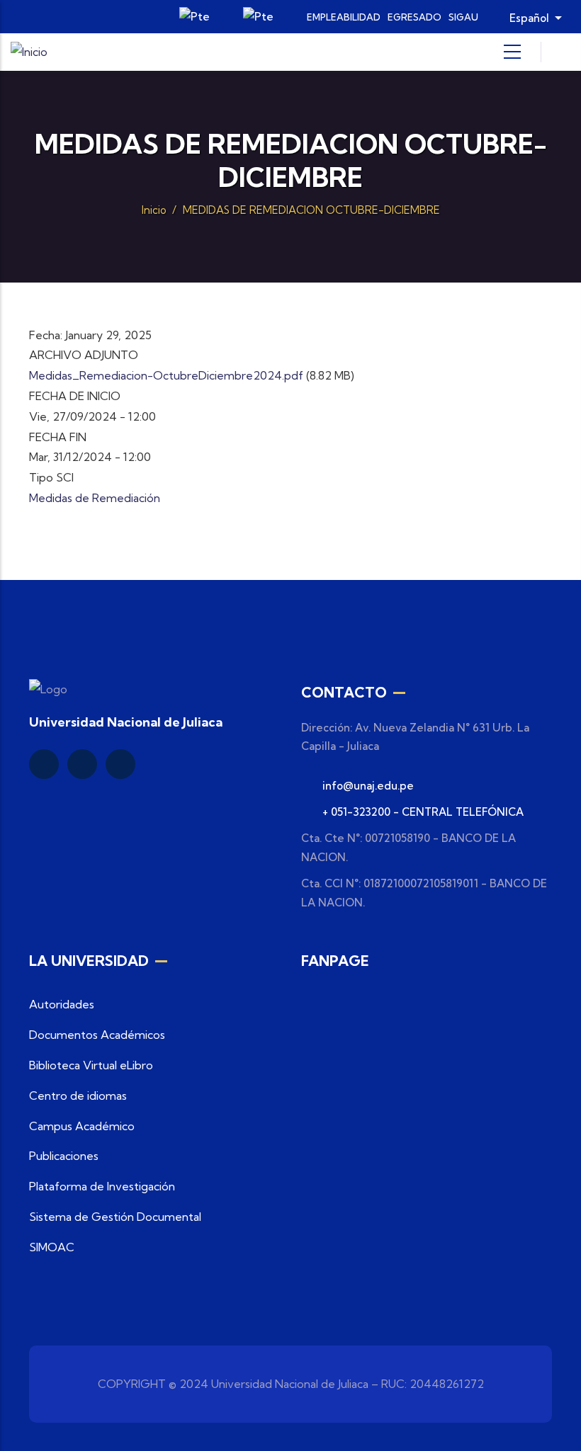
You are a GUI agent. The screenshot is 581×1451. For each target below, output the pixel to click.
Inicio (154, 210)
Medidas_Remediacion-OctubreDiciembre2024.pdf (166, 375)
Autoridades (61, 1004)
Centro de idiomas (78, 1095)
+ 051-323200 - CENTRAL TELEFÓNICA (423, 812)
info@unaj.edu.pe (368, 785)
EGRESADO (414, 17)
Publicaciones (63, 1156)
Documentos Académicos (97, 1035)
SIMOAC (51, 1247)
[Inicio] (29, 52)
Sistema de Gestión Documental (115, 1217)
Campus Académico (82, 1126)
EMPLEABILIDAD (343, 17)
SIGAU (463, 17)
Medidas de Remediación (94, 498)
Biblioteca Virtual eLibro (91, 1065)
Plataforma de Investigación (102, 1186)
